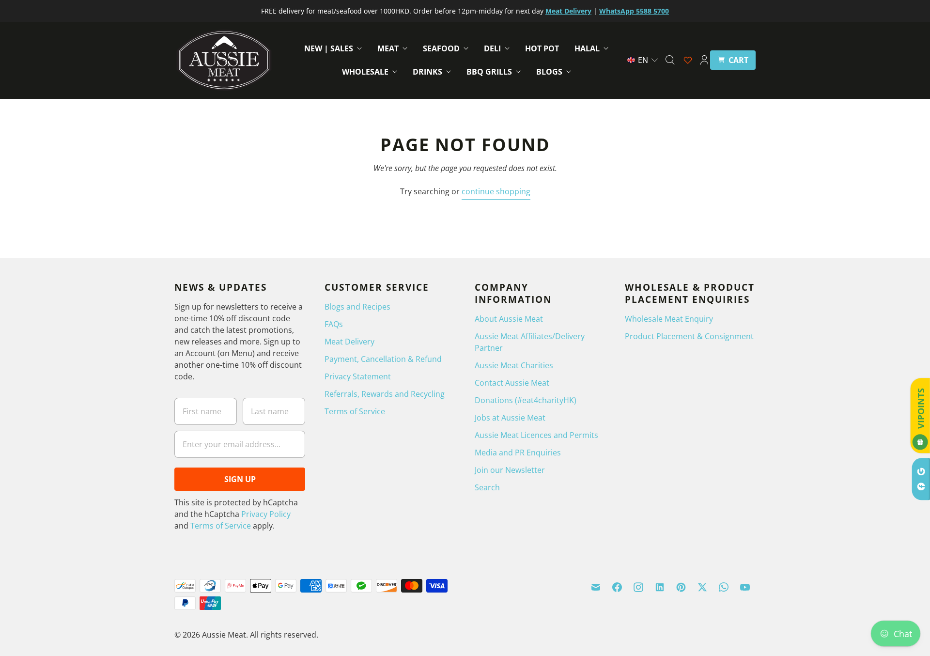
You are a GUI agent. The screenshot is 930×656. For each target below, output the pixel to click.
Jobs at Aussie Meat (510, 417)
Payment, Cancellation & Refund (383, 359)
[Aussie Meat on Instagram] (638, 587)
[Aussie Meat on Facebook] (617, 587)
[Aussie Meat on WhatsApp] (723, 587)
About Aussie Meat (509, 318)
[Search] (670, 60)
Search (487, 487)
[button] (643, 60)
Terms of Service (220, 525)
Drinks (427, 71)
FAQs (334, 324)
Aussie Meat (224, 634)
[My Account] (704, 60)
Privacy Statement (358, 376)
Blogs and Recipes (357, 306)
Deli (492, 48)
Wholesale (365, 71)
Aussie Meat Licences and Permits (536, 435)
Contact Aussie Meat (512, 382)
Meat (388, 48)
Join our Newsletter (510, 470)
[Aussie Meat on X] (702, 587)
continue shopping (496, 191)
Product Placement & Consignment (689, 336)
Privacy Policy (266, 514)
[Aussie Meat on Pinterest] (681, 587)
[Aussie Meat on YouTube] (745, 587)
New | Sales (328, 48)
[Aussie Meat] (224, 60)
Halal (587, 48)
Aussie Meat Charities (514, 365)
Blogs (549, 71)
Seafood (441, 48)
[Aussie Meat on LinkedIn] (659, 587)
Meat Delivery (349, 341)
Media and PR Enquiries (518, 452)
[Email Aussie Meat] (595, 587)
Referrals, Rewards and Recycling (385, 394)
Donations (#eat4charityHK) (525, 400)
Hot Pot (542, 48)
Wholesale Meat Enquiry (669, 318)
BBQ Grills (489, 71)
